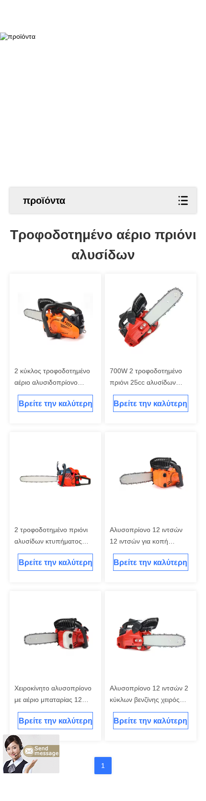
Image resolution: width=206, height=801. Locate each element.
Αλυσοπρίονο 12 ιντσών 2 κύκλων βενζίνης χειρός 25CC (149, 699)
